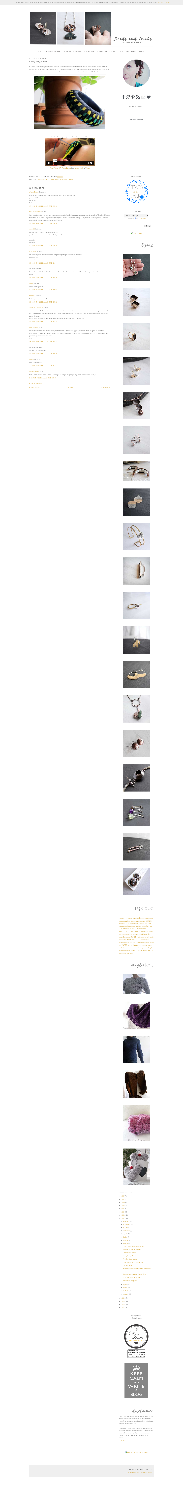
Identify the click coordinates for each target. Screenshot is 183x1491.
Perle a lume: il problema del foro (133, 1246)
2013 (123, 1212)
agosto (125, 1234)
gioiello (143, 931)
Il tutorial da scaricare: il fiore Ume (134, 1274)
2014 (123, 1209)
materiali (127, 937)
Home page (69, 387)
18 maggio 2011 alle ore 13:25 (43, 290)
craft (150, 923)
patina (148, 940)
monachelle (122, 940)
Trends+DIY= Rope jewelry (132, 1249)
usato (71, 179)
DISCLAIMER (131, 51)
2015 (123, 1205)
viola (127, 953)
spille (151, 948)
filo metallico (128, 928)
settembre (126, 1231)
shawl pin (146, 948)
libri (137, 934)
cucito (125, 926)
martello (122, 937)
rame (124, 945)
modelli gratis (149, 937)
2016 (123, 1202)
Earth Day (121, 918)
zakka (131, 953)
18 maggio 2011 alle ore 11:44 (43, 263)
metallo (134, 936)
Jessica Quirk (79, 168)
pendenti (122, 942)
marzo (125, 1287)
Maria (31, 283)
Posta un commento (35, 383)
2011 (123, 1218)
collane (128, 923)
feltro (147, 926)
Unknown (32, 295)
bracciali (42, 179)
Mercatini (103, 51)
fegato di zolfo (142, 926)
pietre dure (134, 942)
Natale (130, 918)
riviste (143, 945)
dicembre (126, 1221)
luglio (125, 1237)
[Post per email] (63, 177)
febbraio (126, 1291)
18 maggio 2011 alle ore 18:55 (43, 341)
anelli (120, 921)
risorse (135, 945)
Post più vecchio (105, 387)
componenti (134, 924)
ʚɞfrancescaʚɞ (33, 327)
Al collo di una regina (130, 1259)
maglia (147, 934)
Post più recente (34, 387)
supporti (128, 950)
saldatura (148, 945)
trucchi (145, 950)
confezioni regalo (143, 923)
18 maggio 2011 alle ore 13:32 (43, 302)
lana (134, 934)
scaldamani (128, 948)
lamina (129, 934)
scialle (137, 948)
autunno (142, 921)
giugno (125, 1240)
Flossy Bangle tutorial (39, 61)
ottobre (125, 1227)
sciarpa (142, 948)
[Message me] (136, 203)
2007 (123, 1307)
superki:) (32, 229)
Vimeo (87, 168)
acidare (142, 918)
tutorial (65, 179)
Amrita (31, 359)
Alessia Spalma (34, 371)
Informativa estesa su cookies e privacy (139, 1472)
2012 (123, 1215)
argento (125, 920)
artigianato (132, 921)
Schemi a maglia (53, 51)
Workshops (90, 51)
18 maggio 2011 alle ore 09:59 (43, 246)
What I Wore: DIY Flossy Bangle (60, 168)
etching (133, 926)
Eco (47, 179)
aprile (125, 1284)
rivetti (139, 945)
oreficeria (138, 940)
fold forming (141, 929)
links (52, 179)
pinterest (140, 942)
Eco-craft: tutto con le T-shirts (132, 1277)
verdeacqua (32, 251)
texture (140, 950)
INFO (113, 51)
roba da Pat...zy (34, 192)
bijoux (149, 920)
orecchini (130, 939)
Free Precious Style (35, 212)
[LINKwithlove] (136, 233)
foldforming (123, 931)
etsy (137, 926)
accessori (136, 918)
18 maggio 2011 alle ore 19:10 (43, 354)
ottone (143, 940)
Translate (143, 218)
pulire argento (149, 942)
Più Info (160, 2)
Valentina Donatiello (36, 307)
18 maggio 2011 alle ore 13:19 (43, 277)
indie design (149, 931)
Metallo (78, 51)
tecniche (134, 950)
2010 (123, 1298)
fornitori (136, 931)
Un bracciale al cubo (129, 1252)
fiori (135, 929)
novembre (126, 1224)
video (124, 953)
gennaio (126, 1294)
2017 (123, 1199)
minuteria (141, 937)
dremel (129, 926)
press (141, 51)
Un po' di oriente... (128, 1265)
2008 (123, 1304)
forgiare (130, 931)
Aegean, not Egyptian (130, 1280)
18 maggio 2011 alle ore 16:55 (43, 322)
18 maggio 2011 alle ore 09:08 (43, 206)
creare (121, 926)
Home (40, 51)
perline (127, 942)
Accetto (168, 2)
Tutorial (67, 51)
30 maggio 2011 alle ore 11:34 (43, 366)
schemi (134, 948)
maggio (125, 1243)
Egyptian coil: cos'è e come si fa (133, 1262)
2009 (123, 1301)
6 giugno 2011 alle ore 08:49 (42, 378)
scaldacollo (122, 948)
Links (120, 51)
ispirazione (123, 934)
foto (140, 931)
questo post (77, 132)
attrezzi (138, 921)
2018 (123, 1196)
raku (120, 945)
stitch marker (122, 950)
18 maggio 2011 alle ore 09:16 (43, 223)
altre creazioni (149, 918)
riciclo (58, 179)
